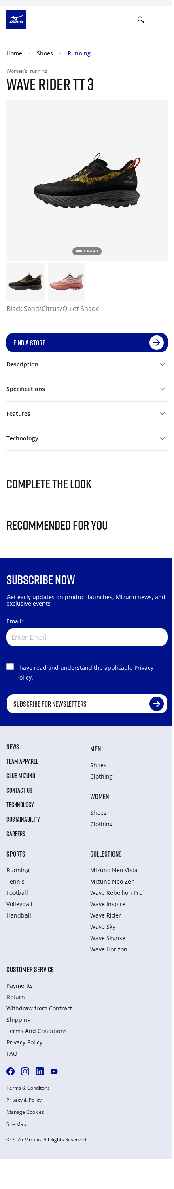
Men (95, 748)
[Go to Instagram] (25, 1071)
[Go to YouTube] (54, 1071)
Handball (18, 915)
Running (79, 53)
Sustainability (23, 819)
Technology (20, 805)
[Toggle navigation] (158, 19)
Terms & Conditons (28, 1088)
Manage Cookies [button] (25, 1112)
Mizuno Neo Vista (114, 870)
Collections (106, 853)
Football (17, 892)
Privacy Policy (24, 1042)
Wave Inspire (107, 904)
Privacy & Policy (24, 1100)
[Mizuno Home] (16, 18)
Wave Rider (105, 915)
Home (14, 53)
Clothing (101, 776)
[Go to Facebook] (10, 1071)
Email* (15, 621)
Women (99, 796)
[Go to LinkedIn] (40, 1071)
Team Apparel (22, 761)
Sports (15, 853)
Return (15, 997)
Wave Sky (102, 926)
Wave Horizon (108, 949)
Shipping (18, 1019)
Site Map (16, 1124)
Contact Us (19, 790)
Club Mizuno (20, 776)
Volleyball (19, 904)
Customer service (30, 969)
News (12, 747)
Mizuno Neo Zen (112, 881)
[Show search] (141, 19)
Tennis (15, 881)
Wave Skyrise (107, 938)
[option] (25, 282)
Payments (19, 985)
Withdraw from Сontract (39, 1008)
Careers (15, 834)
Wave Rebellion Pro (116, 892)
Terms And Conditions (36, 1031)
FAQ (11, 1053)
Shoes (45, 53)
